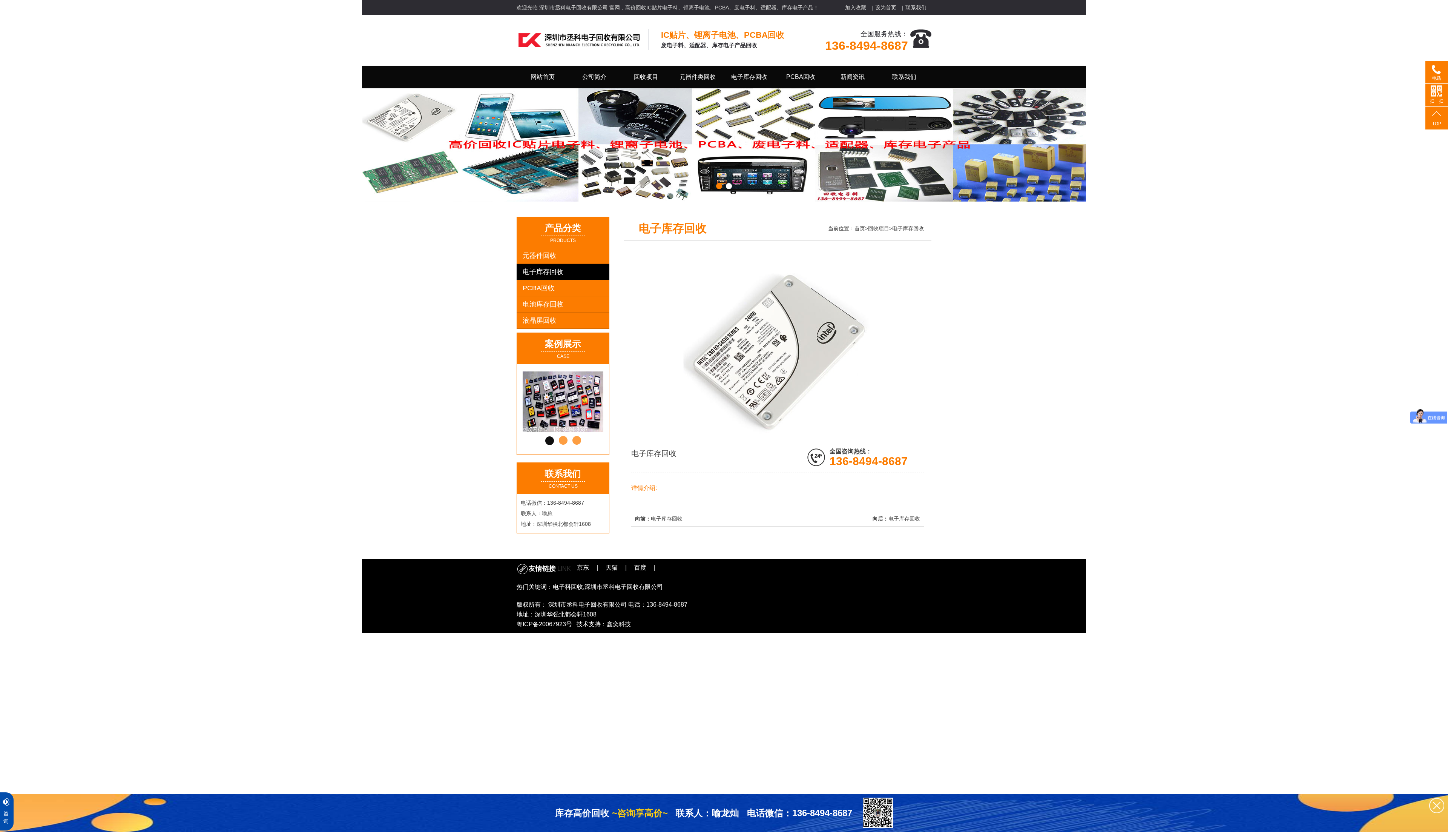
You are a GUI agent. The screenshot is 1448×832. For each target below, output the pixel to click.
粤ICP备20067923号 (544, 624)
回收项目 (878, 228)
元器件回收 (540, 255)
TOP (1436, 123)
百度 (640, 567)
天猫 (612, 567)
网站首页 (543, 77)
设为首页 (885, 8)
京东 (583, 567)
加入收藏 (855, 8)
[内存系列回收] (570, 401)
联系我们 (915, 8)
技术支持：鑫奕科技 (604, 624)
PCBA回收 (539, 288)
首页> (861, 228)
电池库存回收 (543, 304)
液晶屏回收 (540, 320)
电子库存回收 (543, 272)
